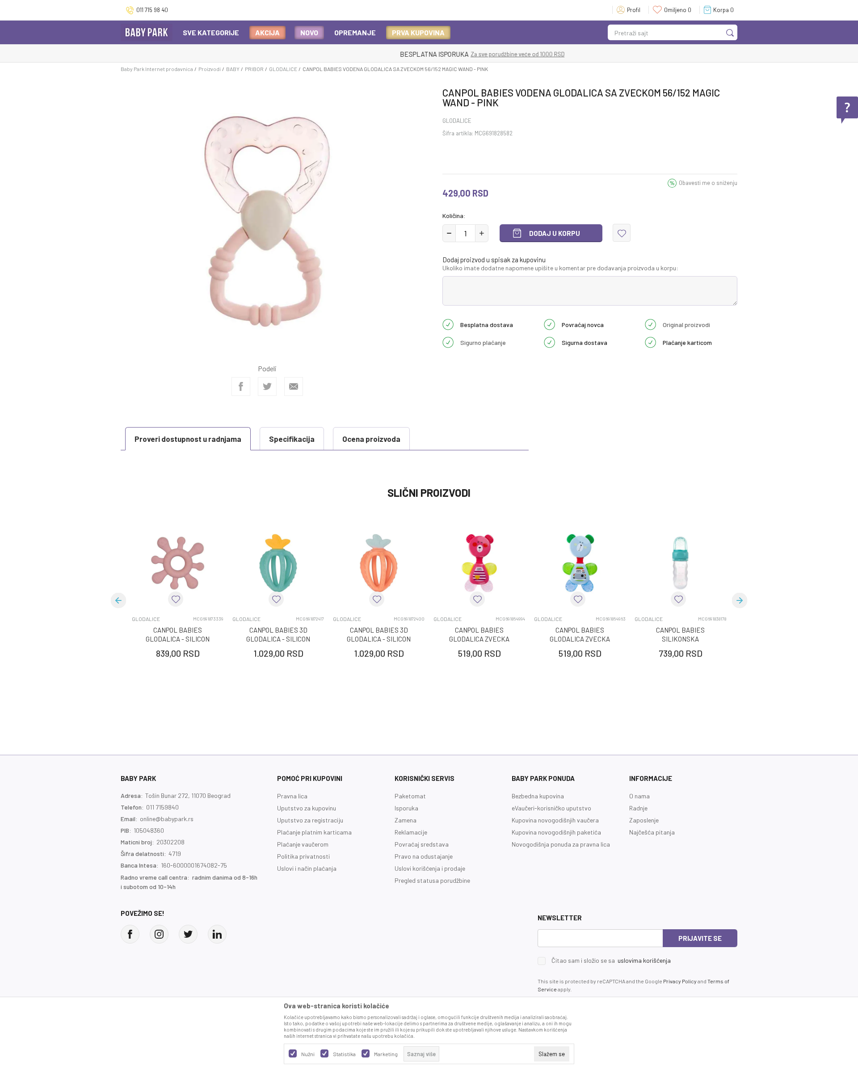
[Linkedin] (217, 934)
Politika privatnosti (303, 856)
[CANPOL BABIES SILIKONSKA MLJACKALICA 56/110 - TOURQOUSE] (680, 563)
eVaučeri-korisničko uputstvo (551, 808)
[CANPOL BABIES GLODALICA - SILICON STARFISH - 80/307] (177, 563)
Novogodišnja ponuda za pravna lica (561, 844)
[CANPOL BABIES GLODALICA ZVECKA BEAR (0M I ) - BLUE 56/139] (580, 563)
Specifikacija (292, 438)
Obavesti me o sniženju (708, 182)
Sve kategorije (211, 32)
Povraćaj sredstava (422, 844)
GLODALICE (283, 69)
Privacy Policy (680, 981)
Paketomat (410, 796)
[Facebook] (241, 386)
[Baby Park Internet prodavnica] (146, 31)
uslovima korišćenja (644, 960)
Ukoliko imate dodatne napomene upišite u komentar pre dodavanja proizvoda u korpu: (560, 268)
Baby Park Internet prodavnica (157, 69)
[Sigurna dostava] (549, 341)
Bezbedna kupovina (538, 796)
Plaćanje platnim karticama (314, 832)
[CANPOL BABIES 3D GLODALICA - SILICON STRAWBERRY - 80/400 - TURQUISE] (278, 563)
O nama (639, 796)
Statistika (344, 1054)
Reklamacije (411, 832)
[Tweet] (267, 386)
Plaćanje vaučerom (302, 844)
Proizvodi (209, 69)
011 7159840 (162, 807)
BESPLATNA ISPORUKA (381, 54)
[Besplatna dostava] (448, 323)
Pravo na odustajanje (424, 856)
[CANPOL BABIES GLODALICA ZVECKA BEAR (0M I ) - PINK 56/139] (479, 563)
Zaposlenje (644, 820)
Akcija (267, 32)
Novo (309, 32)
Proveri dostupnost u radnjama (188, 438)
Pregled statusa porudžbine (432, 880)
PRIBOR (254, 69)
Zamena (405, 820)
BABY (233, 69)
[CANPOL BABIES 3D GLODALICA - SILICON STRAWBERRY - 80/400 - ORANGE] (379, 563)
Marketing (386, 1054)
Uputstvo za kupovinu (306, 808)
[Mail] (294, 386)
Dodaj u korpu (554, 233)
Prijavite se (700, 938)
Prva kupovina (418, 32)
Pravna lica (292, 796)
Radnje (638, 808)
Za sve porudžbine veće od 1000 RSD (465, 54)
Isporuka (406, 808)
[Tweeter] (188, 934)
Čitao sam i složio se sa (611, 960)
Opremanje (355, 32)
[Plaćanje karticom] (650, 341)
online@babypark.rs (166, 818)
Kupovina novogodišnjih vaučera (555, 820)
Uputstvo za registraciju (310, 820)
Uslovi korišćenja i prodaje (430, 868)
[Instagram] (159, 934)
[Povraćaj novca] (549, 323)
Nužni (308, 1054)
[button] (622, 233)
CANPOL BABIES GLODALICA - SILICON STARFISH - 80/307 (178, 639)
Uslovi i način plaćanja (306, 868)
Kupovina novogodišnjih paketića (556, 832)
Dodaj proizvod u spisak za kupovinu (494, 260)
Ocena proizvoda (371, 438)
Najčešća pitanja (652, 832)
